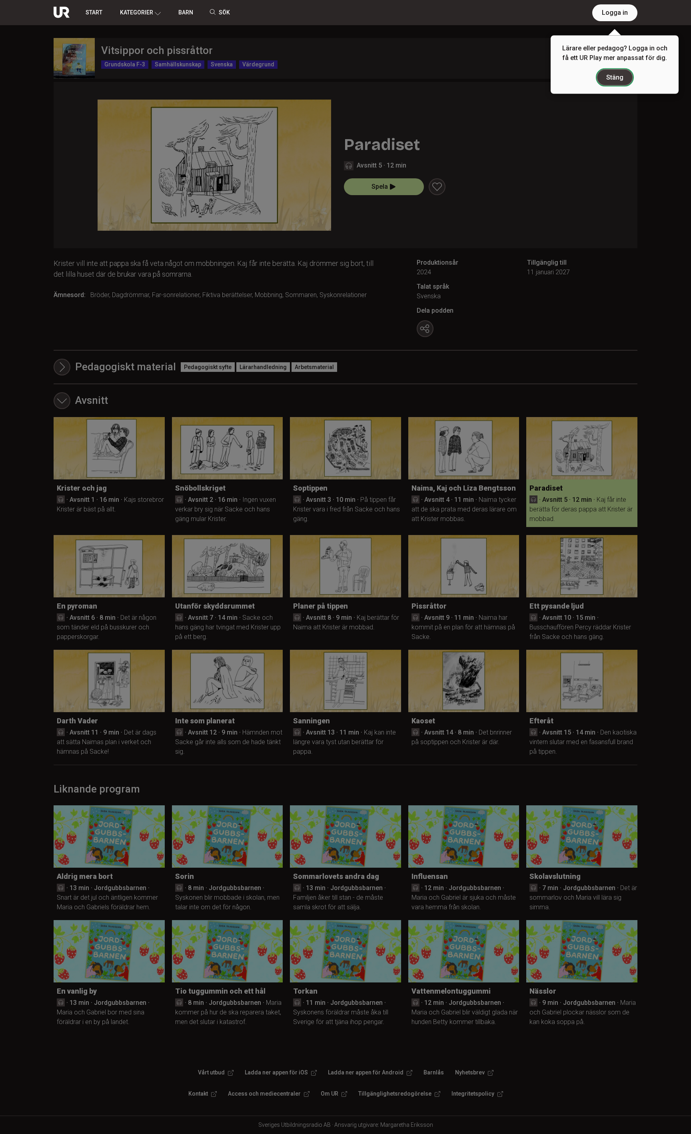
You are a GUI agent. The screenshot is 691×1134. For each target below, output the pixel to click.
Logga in (615, 12)
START (94, 12)
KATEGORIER (136, 12)
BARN (185, 12)
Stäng (614, 77)
